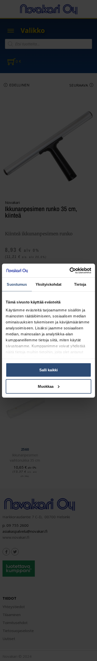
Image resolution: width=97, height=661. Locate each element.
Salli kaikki (48, 370)
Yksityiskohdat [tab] (48, 284)
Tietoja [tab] (80, 284)
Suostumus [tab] (17, 284)
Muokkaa (45, 386)
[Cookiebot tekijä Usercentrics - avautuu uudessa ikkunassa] (69, 270)
